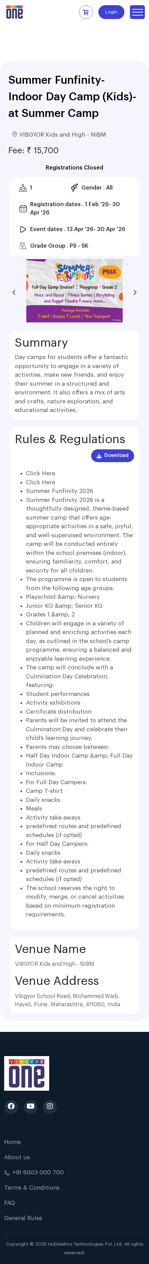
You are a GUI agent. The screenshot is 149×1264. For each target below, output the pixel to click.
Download (116, 455)
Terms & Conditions (32, 1188)
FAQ (9, 1203)
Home (12, 1142)
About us (17, 1157)
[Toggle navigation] (137, 12)
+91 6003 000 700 (38, 1172)
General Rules (23, 1218)
